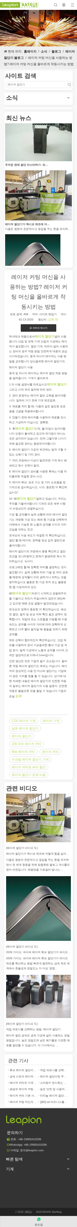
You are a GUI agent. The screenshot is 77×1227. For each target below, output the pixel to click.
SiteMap (57, 1211)
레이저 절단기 (21, 736)
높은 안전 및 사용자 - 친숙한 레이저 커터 (53, 1089)
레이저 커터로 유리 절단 (29, 767)
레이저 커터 (50, 751)
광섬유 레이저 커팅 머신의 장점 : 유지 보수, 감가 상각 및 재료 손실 (23, 1089)
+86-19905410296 (35, 1144)
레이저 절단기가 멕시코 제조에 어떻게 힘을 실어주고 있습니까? (27, 220)
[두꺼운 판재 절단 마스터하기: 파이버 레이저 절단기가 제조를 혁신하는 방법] (38, 156)
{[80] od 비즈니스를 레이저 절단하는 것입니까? (53, 1101)
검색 (69, 84)
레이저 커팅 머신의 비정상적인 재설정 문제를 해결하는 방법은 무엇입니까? (23, 1101)
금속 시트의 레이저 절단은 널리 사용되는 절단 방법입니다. (23, 1076)
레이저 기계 (51, 720)
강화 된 (53, 319)
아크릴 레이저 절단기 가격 (30, 759)
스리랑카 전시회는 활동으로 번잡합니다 (53, 1082)
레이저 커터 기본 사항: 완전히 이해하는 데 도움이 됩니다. (23, 1095)
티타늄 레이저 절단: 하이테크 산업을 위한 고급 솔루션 (53, 1095)
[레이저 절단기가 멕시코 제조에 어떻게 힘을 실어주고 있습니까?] (38, 215)
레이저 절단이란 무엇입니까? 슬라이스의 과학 (53, 1076)
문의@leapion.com (32, 1150)
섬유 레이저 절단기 (25, 728)
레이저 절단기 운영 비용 (29, 774)
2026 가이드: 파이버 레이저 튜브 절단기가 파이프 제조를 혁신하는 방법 (38, 952)
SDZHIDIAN (44, 1211)
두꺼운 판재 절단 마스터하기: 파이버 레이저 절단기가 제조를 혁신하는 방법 (27, 160)
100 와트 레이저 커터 (26, 744)
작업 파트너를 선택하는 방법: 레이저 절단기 (33, 1029)
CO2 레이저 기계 (24, 720)
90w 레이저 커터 (23, 751)
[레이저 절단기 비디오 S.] (22, 848)
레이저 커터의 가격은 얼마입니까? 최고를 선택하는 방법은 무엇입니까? (23, 1082)
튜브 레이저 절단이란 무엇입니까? (23, 1070)
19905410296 (29, 1139)
